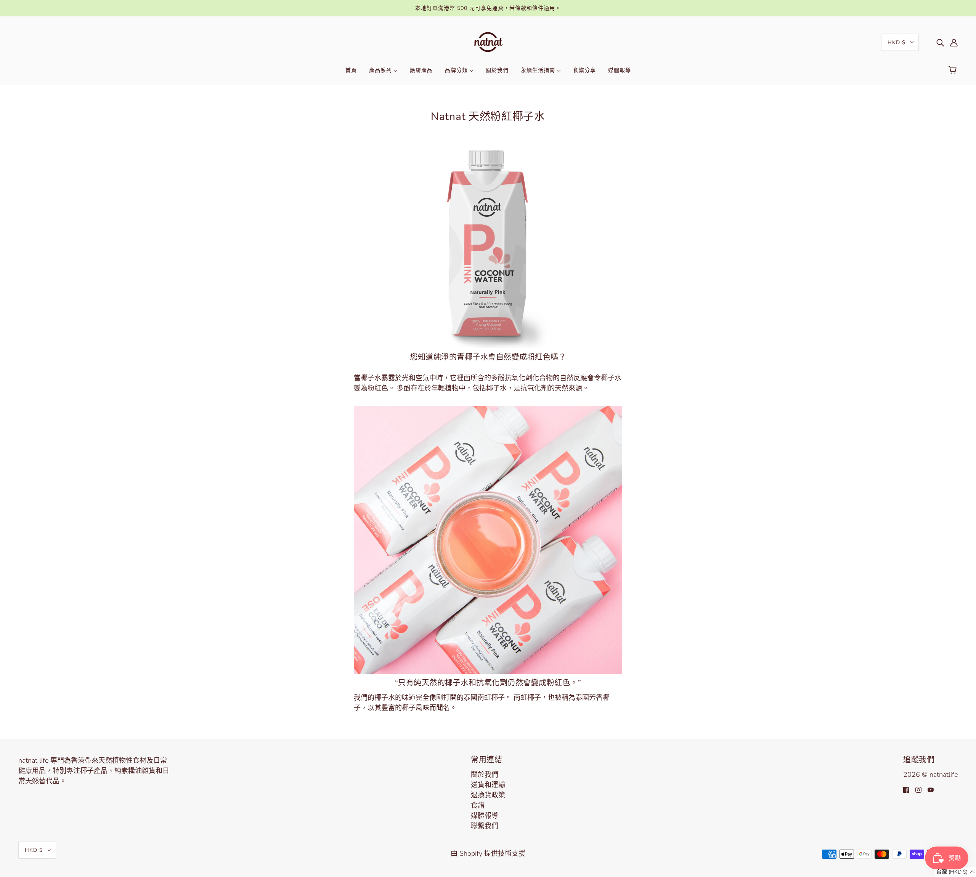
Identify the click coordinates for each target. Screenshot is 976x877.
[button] (955, 872)
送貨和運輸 (488, 784)
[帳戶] (954, 42)
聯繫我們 (484, 826)
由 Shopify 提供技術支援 (488, 853)
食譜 (478, 805)
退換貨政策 (488, 795)
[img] (940, 42)
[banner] (488, 41)
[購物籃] (954, 70)
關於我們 (484, 774)
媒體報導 (484, 815)
